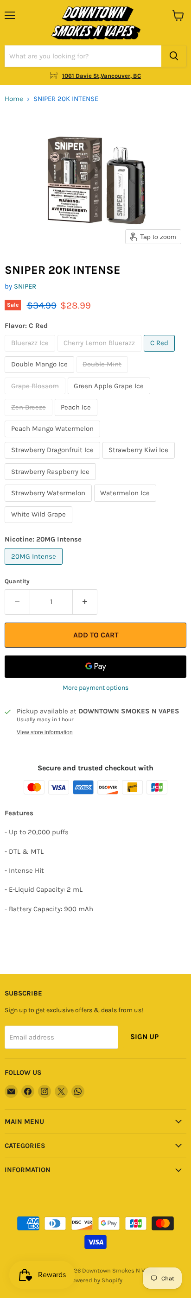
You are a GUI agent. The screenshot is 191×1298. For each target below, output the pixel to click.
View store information (45, 732)
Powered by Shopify (95, 1280)
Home (14, 99)
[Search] (173, 56)
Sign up (144, 1036)
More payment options (95, 688)
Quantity (17, 581)
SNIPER (25, 286)
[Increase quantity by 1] (85, 601)
